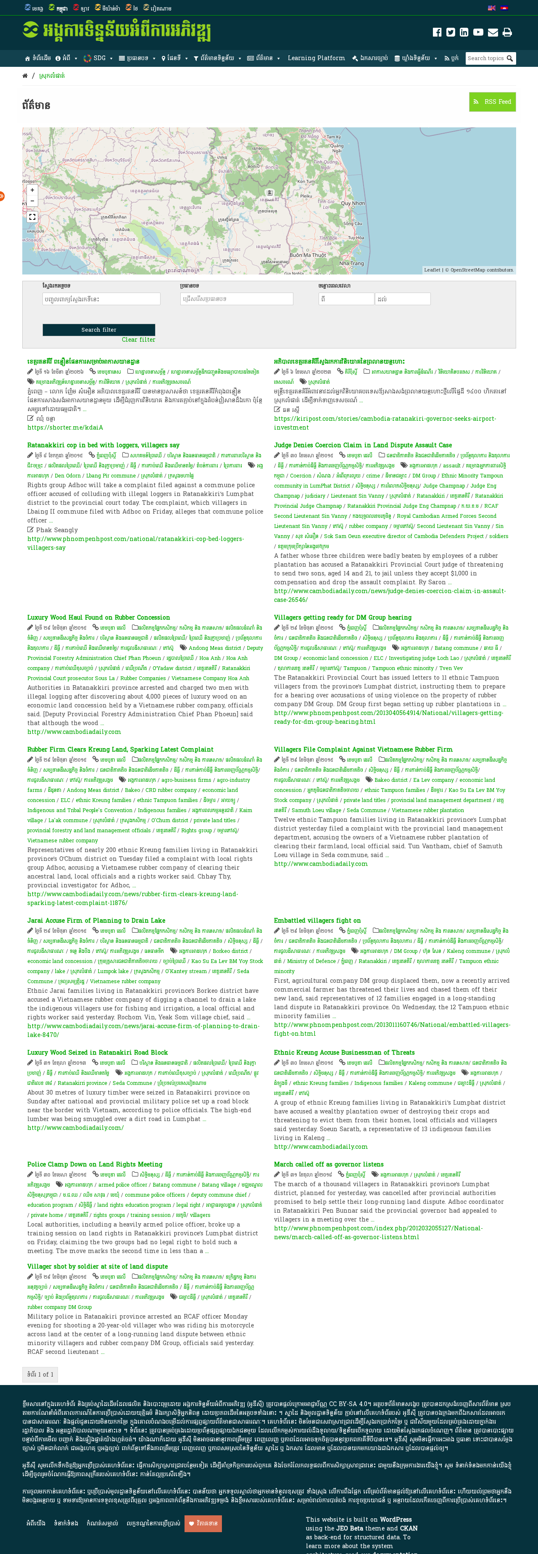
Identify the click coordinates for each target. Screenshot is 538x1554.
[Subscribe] (493, 34)
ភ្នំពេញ (347, 961)
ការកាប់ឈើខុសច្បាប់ (74, 668)
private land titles (215, 820)
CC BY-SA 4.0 (348, 1404)
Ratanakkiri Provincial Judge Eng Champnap (401, 506)
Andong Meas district (215, 648)
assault (452, 465)
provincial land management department (441, 800)
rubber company (368, 526)
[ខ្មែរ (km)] (504, 9)
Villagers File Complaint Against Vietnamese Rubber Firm (363, 749)
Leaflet (432, 270)
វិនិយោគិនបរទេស (454, 372)
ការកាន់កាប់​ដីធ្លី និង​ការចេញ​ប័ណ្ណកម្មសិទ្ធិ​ (325, 465)
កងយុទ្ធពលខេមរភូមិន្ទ (372, 516)
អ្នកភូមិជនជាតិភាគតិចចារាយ (333, 790)
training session (151, 1215)
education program (50, 1205)
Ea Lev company (433, 780)
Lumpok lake (113, 971)
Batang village (219, 1185)
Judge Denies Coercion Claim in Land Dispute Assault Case (363, 445)
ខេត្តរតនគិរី (459, 496)
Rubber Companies (143, 678)
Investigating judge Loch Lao (424, 658)
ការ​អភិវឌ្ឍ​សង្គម (380, 465)
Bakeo (132, 790)
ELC (378, 658)
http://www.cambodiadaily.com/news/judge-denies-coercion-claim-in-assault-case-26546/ (390, 595)
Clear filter (139, 340)
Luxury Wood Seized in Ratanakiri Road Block (97, 1052)
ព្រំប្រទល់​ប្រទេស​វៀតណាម (182, 1083)
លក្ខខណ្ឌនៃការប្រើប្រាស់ (153, 1523)
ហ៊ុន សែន (432, 951)
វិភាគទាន (207, 1523)
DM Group (424, 475)
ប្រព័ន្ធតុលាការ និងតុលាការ (485, 455)
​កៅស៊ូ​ (168, 648)
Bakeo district (391, 780)
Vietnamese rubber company (62, 840)
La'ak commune (68, 820)
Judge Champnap (444, 486)
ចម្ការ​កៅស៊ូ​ (403, 526)
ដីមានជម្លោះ (396, 475)
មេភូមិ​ (181, 1215)
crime (373, 475)
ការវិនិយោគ (109, 382)
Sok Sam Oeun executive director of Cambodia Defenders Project (404, 536)
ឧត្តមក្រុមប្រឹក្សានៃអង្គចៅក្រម (303, 546)
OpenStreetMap (468, 270)
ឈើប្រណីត (136, 668)
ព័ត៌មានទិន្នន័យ (217, 58)
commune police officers (155, 1195)
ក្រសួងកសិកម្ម (133, 820)
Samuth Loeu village (316, 810)
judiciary (315, 496)
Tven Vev (451, 668)
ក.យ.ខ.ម (470, 506)
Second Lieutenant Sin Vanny (453, 526)
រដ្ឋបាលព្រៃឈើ (180, 658)
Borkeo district (230, 951)
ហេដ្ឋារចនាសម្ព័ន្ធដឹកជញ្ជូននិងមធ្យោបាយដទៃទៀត (215, 372)
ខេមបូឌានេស (109, 372)
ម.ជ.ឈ (70, 1195)
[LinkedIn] (464, 34)
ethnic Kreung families (104, 800)
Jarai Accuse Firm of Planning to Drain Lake (96, 921)
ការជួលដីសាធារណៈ (139, 648)
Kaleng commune (469, 951)
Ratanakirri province (82, 1083)
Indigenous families (162, 810)
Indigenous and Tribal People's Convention (79, 810)
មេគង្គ (37, 9)
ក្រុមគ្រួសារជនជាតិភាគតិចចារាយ (128, 961)
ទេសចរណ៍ (284, 382)
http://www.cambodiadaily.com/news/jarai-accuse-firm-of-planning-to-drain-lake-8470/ (143, 1030)
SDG (99, 58)
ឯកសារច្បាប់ (374, 58)
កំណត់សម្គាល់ (102, 1523)
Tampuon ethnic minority (403, 668)
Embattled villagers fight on (317, 921)
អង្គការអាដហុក (423, 465)
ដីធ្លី (133, 465)
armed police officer (122, 1185)
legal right (188, 1205)
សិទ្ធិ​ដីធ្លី (85, 1205)
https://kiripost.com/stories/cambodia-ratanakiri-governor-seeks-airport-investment (385, 423)
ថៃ (135, 9)
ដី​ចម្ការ (209, 800)
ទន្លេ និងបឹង (80, 951)
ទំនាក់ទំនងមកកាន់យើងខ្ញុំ (483, 1465)
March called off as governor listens (329, 1164)
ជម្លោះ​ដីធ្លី (466, 1083)
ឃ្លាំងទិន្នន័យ (416, 58)
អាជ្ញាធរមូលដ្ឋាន (220, 1205)
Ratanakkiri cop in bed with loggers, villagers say (103, 445)
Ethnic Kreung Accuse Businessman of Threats (344, 1052)
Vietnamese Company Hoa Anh (210, 678)
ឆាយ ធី (491, 648)
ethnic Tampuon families (167, 800)
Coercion (300, 475)
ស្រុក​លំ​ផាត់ (52, 76)
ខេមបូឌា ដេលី (359, 455)
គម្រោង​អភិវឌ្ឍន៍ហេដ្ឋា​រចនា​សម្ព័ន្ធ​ (65, 382)
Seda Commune (366, 810)
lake (60, 971)
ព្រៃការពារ (233, 465)
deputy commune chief (219, 1195)
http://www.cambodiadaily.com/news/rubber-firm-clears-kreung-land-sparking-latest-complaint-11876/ (132, 898)
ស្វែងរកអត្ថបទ (56, 286)
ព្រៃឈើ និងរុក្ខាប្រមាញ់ (104, 465)
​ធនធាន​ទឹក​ (154, 951)
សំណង (324, 475)
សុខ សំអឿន (307, 536)
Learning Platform (316, 58)
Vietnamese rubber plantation (428, 810)
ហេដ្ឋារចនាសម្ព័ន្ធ (150, 372)
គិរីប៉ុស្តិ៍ (351, 372)
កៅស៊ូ (338, 526)
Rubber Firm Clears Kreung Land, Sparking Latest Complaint (120, 749)
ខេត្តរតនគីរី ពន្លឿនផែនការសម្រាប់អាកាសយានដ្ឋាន (83, 361)
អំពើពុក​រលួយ (348, 475)
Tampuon (355, 668)
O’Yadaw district (172, 668)
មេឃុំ (115, 1195)
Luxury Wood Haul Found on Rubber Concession (98, 617)
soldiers (499, 536)
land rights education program (134, 1205)
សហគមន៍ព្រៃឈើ (146, 455)
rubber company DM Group (59, 1307)
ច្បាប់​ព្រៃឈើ (174, 961)
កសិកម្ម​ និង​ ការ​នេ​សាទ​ (200, 628)
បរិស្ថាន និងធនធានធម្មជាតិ (191, 455)
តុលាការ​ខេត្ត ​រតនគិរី (297, 668)
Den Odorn (68, 475)
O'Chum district (169, 820)
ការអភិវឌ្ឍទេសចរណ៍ (172, 382)
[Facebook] (437, 34)
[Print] (507, 34)
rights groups (109, 1215)
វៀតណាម (161, 9)
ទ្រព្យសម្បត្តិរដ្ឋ (71, 981)
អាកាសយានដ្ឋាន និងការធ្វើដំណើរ (402, 372)
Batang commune (456, 648)
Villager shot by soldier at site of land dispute (97, 1266)
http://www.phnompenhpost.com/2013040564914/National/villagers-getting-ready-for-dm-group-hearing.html (389, 717)
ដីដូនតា (54, 790)
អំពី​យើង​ (35, 1523)
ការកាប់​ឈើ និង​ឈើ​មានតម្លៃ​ (167, 465)
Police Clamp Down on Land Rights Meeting (94, 1164)
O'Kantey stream (186, 971)
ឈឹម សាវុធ (94, 1195)
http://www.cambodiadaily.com (74, 732)
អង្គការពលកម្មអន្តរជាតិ (213, 810)
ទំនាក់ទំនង (66, 1523)
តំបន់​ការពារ (207, 465)
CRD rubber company (171, 790)
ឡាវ (85, 9)
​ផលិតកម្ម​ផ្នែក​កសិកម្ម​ (157, 628)
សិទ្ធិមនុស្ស (365, 486)
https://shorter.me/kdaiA (65, 427)
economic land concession (335, 658)
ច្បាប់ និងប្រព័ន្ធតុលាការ (66, 1297)
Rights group (196, 830)
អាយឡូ (228, 800)
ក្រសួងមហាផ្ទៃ (181, 475)
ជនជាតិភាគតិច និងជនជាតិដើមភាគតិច (421, 455)
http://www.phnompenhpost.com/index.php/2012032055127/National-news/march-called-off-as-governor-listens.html (378, 1233)
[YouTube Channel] (478, 34)
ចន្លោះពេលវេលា (335, 286)
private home (47, 1215)
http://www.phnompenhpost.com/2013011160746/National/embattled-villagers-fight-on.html (392, 1029)
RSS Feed (497, 102)
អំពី (66, 58)
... (85, 409)
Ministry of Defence (311, 961)
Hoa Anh (210, 658)
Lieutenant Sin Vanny (357, 496)
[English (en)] (492, 9)
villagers (200, 1215)
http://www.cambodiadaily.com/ (75, 1128)
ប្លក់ (455, 58)
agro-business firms (186, 780)
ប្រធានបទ (137, 58)
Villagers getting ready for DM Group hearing (342, 617)
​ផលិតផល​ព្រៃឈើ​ (64, 465)
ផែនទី (174, 58)
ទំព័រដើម (41, 58)
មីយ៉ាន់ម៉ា (111, 9)
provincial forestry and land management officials (89, 830)
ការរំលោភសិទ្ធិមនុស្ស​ (400, 486)
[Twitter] (450, 34)
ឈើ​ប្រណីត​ (239, 1073)
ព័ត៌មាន (264, 58)
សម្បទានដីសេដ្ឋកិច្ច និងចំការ (69, 638)
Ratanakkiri (431, 496)
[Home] (25, 76)
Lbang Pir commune (111, 475)
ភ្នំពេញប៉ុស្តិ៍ (106, 455)
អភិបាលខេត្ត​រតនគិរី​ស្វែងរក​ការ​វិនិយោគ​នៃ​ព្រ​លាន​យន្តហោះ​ (339, 361)
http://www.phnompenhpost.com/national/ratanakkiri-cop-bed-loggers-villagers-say (135, 543)
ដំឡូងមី (280, 1083)
